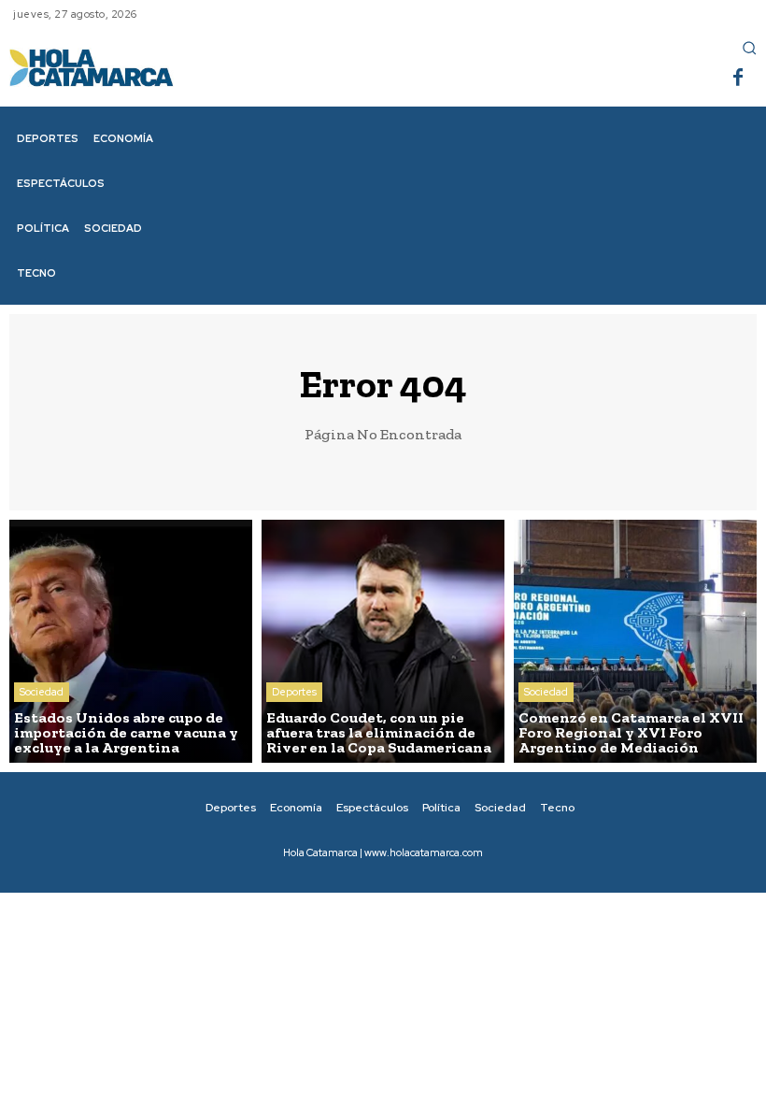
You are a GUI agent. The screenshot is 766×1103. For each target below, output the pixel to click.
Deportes (294, 691)
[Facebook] (738, 78)
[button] (749, 47)
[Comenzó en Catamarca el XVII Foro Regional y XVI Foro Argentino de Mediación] (635, 641)
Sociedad (42, 691)
